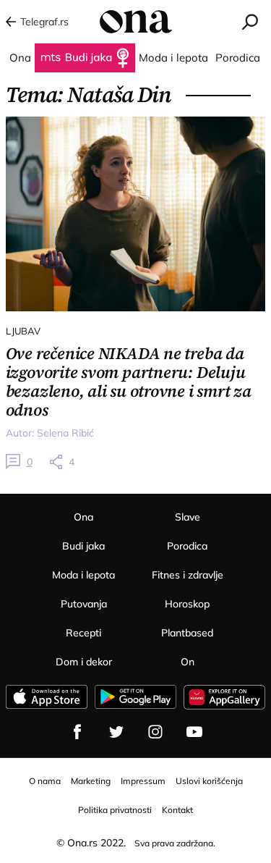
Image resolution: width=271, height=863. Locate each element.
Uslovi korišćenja (209, 780)
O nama (45, 780)
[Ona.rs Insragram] (155, 731)
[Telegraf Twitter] (116, 731)
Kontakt (177, 809)
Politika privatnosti (115, 809)
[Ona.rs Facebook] (77, 731)
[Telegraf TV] (194, 731)
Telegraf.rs (44, 21)
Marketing (91, 780)
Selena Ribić (65, 432)
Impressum (143, 780)
